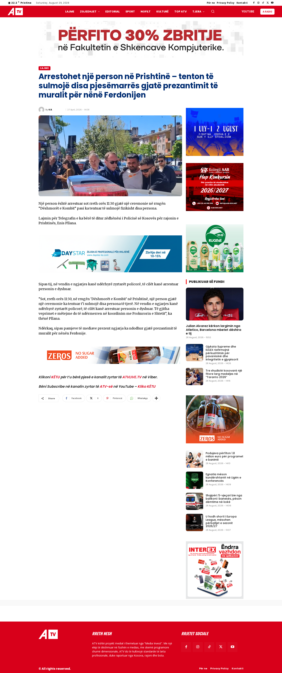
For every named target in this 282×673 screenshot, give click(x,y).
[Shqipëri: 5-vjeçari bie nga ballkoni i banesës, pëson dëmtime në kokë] (194, 501)
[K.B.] (42, 110)
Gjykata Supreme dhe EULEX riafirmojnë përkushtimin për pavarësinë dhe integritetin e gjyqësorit (222, 353)
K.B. (50, 109)
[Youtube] (272, 3)
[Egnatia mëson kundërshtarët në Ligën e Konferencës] (194, 480)
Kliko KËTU (146, 386)
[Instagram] (258, 3)
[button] (212, 11)
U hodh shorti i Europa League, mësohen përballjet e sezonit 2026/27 (221, 521)
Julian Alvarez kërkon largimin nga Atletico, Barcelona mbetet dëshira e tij (213, 329)
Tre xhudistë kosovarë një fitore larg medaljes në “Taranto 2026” (224, 374)
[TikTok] (263, 3)
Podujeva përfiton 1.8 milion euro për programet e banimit (224, 456)
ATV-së (106, 386)
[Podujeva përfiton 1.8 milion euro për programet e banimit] (194, 459)
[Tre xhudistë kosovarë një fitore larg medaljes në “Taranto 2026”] (194, 376)
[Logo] (16, 11)
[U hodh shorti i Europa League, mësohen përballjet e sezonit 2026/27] (194, 522)
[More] (156, 398)
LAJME (44, 68)
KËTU (55, 377)
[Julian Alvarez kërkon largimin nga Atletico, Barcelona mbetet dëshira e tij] (214, 304)
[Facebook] (253, 3)
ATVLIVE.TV (131, 377)
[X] (267, 3)
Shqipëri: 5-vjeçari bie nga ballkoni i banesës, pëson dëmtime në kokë (224, 498)
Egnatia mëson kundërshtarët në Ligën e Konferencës (223, 477)
